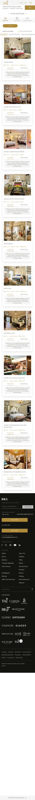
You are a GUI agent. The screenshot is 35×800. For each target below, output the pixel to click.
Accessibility (18, 654)
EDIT (30, 7)
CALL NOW (14, 519)
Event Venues (6, 566)
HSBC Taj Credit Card (8, 579)
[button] (17, 589)
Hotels (4, 553)
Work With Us (18, 652)
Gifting (21, 563)
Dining (4, 556)
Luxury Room (4, 34)
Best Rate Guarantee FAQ (7, 654)
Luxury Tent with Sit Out (14, 34)
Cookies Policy (19, 657)
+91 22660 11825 (6, 525)
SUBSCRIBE (27, 507)
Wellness (4, 560)
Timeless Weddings (8, 563)
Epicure (21, 573)
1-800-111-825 (5, 514)
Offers (10, 25)
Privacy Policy (10, 657)
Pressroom (10, 652)
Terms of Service (27, 652)
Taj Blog (21, 576)
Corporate (4, 652)
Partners (4, 657)
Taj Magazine (6, 573)
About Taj (22, 553)
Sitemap (4, 576)
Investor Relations (26, 654)
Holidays (21, 556)
